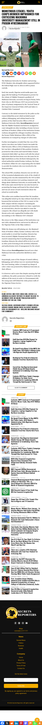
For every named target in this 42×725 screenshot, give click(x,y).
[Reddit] (11, 73)
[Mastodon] (22, 73)
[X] (7, 73)
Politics (21, 643)
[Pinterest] (19, 73)
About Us (21, 660)
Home (21, 657)
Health (21, 648)
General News (21, 640)
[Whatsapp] (30, 73)
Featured (17, 288)
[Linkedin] (15, 73)
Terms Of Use (21, 665)
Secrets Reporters (14, 28)
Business (21, 646)
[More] (34, 73)
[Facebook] (3, 73)
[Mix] (26, 73)
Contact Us (21, 668)
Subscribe (21, 686)
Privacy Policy (21, 663)
